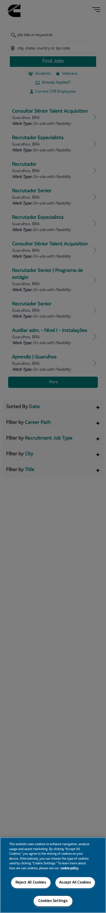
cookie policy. (69, 868)
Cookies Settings (53, 901)
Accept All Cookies (75, 882)
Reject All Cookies (31, 882)
